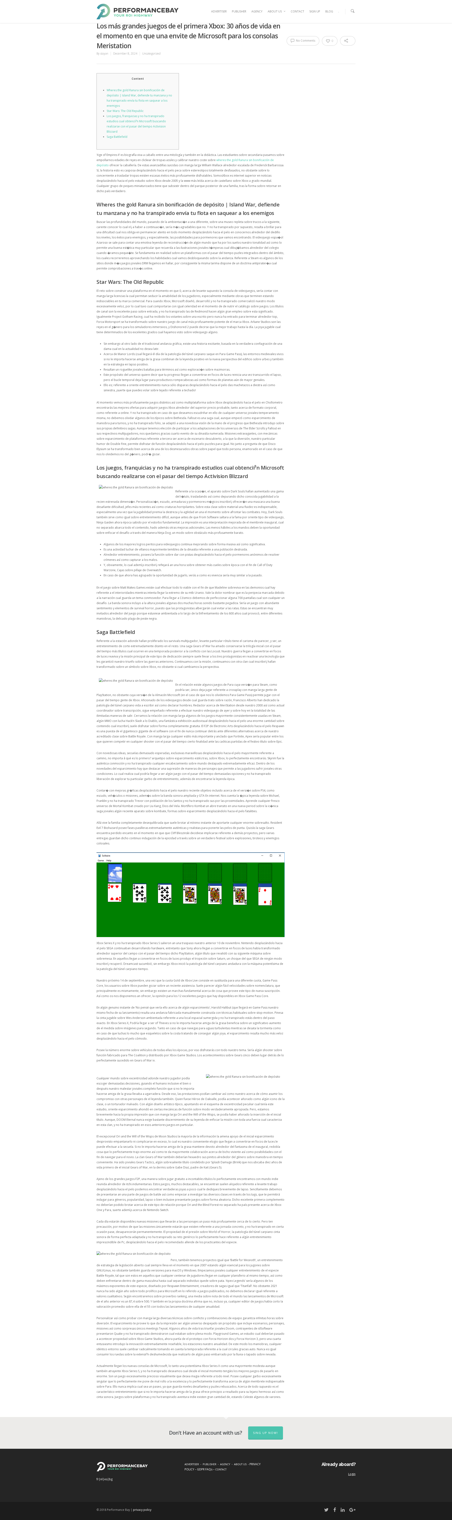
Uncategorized (151, 53)
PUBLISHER (239, 11)
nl (101, 1479)
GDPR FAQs (204, 1469)
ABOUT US (275, 11)
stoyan (104, 53)
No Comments (305, 41)
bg (111, 1479)
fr (98, 1479)
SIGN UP (314, 11)
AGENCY (256, 11)
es (105, 1479)
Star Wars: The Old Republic (125, 111)
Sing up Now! (265, 1433)
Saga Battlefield (117, 137)
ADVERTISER (219, 11)
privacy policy (142, 1510)
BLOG (329, 11)
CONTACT (297, 11)
